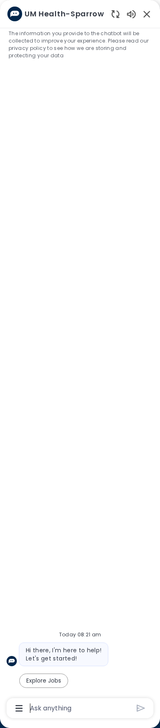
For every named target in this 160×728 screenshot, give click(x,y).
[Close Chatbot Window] (147, 14)
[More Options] (19, 708)
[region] (80, 360)
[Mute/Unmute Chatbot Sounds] (131, 14)
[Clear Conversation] (115, 13)
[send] (141, 708)
